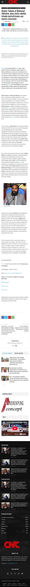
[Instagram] (18, 573)
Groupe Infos (4, 289)
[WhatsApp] (13, 24)
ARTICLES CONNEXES (7, 353)
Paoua (2, 264)
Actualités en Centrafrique (16, 5)
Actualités (8, 5)
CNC (16, 68)
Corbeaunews (7, 21)
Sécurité (23, 8)
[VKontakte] (22, 573)
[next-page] (5, 385)
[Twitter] (6, 24)
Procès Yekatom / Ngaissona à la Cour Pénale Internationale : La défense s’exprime (22, 329)
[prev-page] (2, 385)
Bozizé (7, 54)
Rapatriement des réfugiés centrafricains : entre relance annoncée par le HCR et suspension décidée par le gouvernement (17, 361)
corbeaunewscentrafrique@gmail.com (13, 273)
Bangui (3, 68)
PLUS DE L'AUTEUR (18, 353)
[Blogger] (7, 573)
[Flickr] (15, 573)
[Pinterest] (9, 24)
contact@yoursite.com (12, 563)
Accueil (2, 5)
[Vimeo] (16, 346)
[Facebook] (2, 24)
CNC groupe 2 (4, 286)
